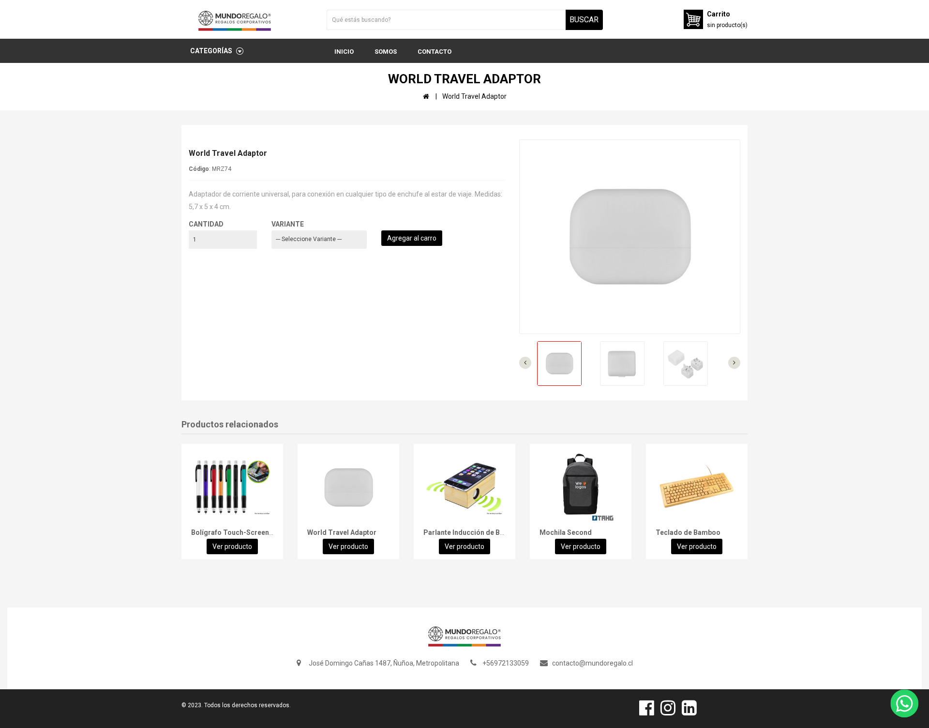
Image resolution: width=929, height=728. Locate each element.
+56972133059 (505, 663)
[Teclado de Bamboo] (696, 487)
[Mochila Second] (580, 487)
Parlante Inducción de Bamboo (473, 532)
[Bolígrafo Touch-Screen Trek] (232, 487)
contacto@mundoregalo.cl (592, 663)
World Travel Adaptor (341, 532)
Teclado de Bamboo (688, 532)
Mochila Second (565, 532)
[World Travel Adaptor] (348, 487)
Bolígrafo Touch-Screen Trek (238, 532)
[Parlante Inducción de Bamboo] (464, 487)
